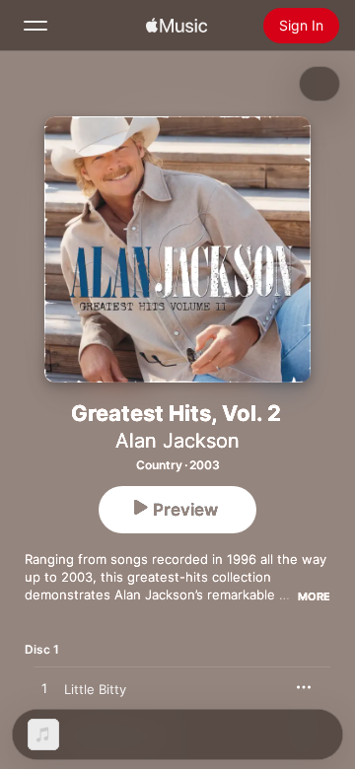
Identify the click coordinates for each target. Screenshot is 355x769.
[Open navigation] (35, 25)
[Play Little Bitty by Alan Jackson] (44, 689)
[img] (176, 26)
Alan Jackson (177, 441)
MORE (314, 596)
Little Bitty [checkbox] (95, 689)
